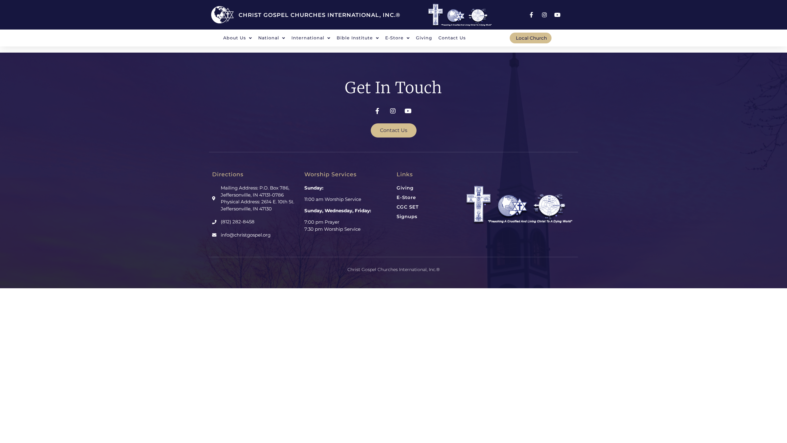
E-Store (406, 197)
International (307, 38)
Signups (407, 216)
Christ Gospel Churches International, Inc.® (319, 15)
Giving (424, 38)
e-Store (394, 38)
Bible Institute (355, 38)
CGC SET (408, 207)
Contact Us (452, 38)
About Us (234, 38)
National (268, 38)
